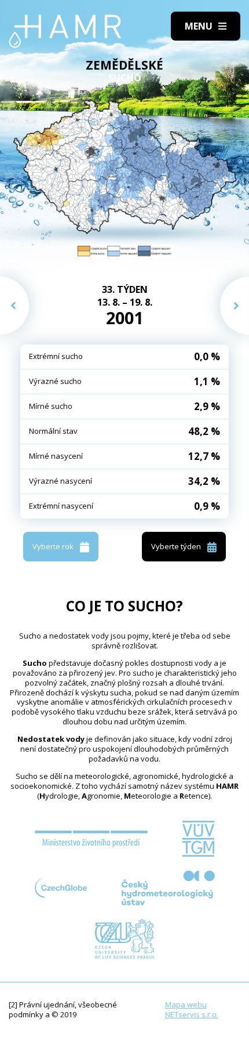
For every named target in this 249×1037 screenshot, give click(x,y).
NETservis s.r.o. (191, 1014)
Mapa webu (186, 1004)
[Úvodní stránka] (65, 31)
